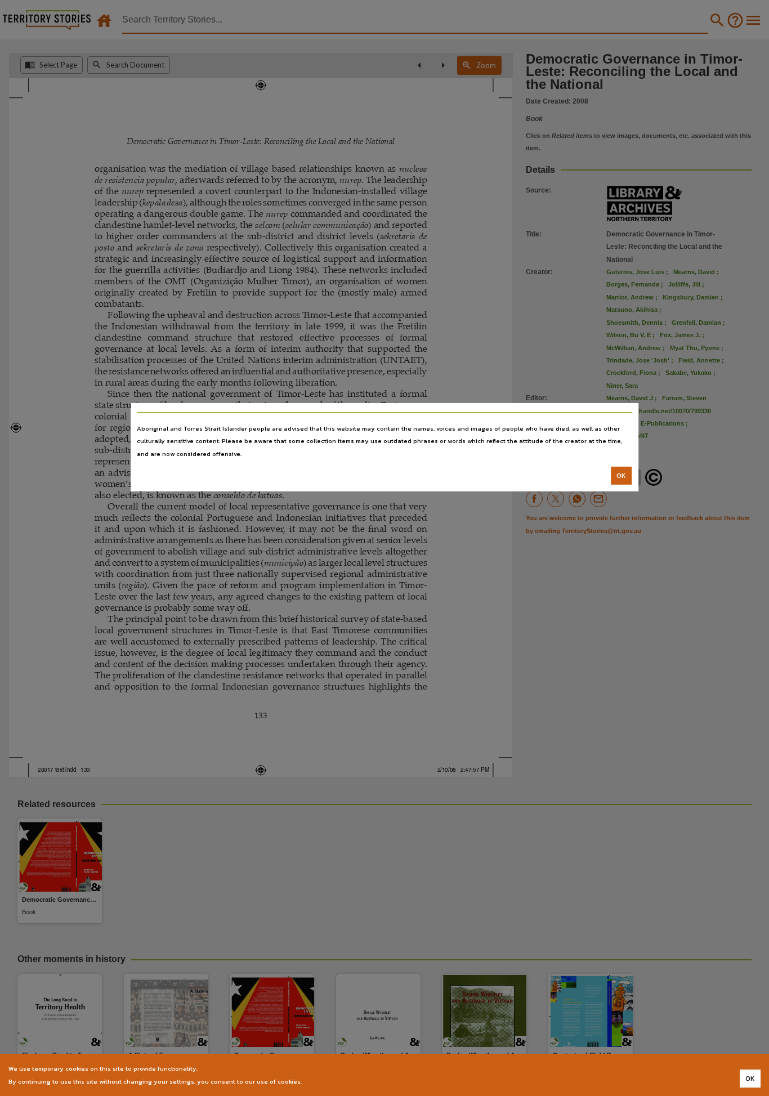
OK (621, 476)
